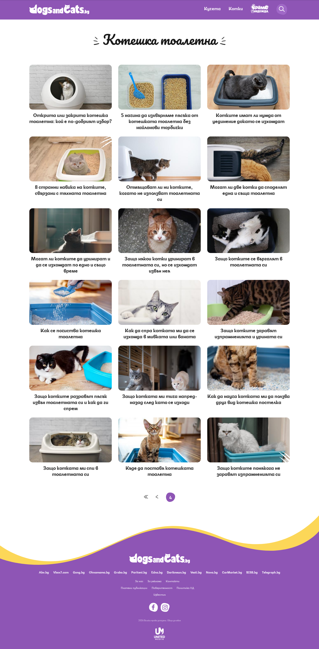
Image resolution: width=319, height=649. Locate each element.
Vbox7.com (61, 572)
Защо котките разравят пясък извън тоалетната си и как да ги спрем (70, 401)
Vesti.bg (196, 572)
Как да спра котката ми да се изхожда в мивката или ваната (159, 333)
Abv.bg (44, 572)
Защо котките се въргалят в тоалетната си (248, 261)
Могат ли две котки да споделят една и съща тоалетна (248, 189)
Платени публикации (134, 588)
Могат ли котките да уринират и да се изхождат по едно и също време (70, 264)
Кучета (212, 8)
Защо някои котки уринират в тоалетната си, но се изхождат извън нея (159, 264)
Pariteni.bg (139, 572)
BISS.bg (252, 572)
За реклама (154, 581)
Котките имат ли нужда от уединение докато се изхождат (248, 117)
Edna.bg (157, 572)
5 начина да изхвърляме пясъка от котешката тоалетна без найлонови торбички (159, 120)
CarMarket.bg (232, 572)
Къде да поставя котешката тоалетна (159, 470)
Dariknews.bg (176, 572)
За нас (139, 581)
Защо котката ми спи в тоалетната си (70, 470)
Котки (236, 8)
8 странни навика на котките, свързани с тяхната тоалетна (70, 189)
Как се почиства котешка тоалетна (70, 333)
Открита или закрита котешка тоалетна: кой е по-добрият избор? (70, 117)
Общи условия (174, 620)
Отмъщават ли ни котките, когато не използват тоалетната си (159, 192)
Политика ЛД (185, 588)
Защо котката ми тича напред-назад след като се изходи (159, 398)
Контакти (172, 581)
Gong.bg (79, 572)
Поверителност (162, 588)
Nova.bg (212, 572)
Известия (159, 594)
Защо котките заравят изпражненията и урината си (248, 333)
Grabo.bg (120, 572)
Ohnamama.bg (99, 572)
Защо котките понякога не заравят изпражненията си (248, 470)
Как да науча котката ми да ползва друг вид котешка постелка (248, 398)
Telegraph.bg (271, 572)
